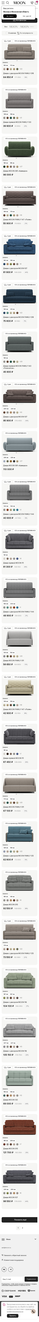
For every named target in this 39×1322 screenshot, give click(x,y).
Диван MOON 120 (10, 1100)
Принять (12, 1316)
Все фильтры (21, 20)
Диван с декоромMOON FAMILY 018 (18, 73)
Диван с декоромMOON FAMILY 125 (18, 856)
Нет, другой (27, 16)
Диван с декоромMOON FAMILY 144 (18, 514)
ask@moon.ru (6, 1247)
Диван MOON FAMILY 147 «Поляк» (17, 219)
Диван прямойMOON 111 (13, 563)
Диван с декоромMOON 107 (15, 268)
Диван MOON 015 (10, 905)
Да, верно (9, 16)
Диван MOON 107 (10, 1197)
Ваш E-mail (7, 1279)
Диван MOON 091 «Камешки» (15, 171)
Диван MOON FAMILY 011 (13, 660)
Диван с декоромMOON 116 (15, 1002)
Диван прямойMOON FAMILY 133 (17, 122)
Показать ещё (20, 1220)
